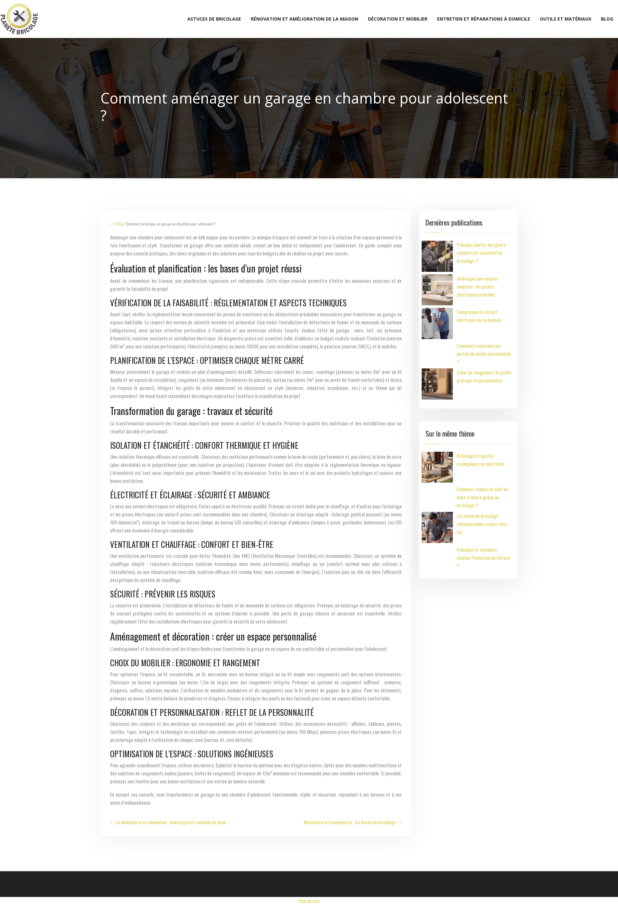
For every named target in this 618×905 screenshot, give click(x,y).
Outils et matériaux (565, 19)
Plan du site (309, 900)
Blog (607, 19)
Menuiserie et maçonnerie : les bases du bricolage (350, 822)
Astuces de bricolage (214, 19)
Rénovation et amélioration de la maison (304, 19)
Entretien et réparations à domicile (483, 19)
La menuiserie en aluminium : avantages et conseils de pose (171, 822)
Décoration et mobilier (397, 19)
